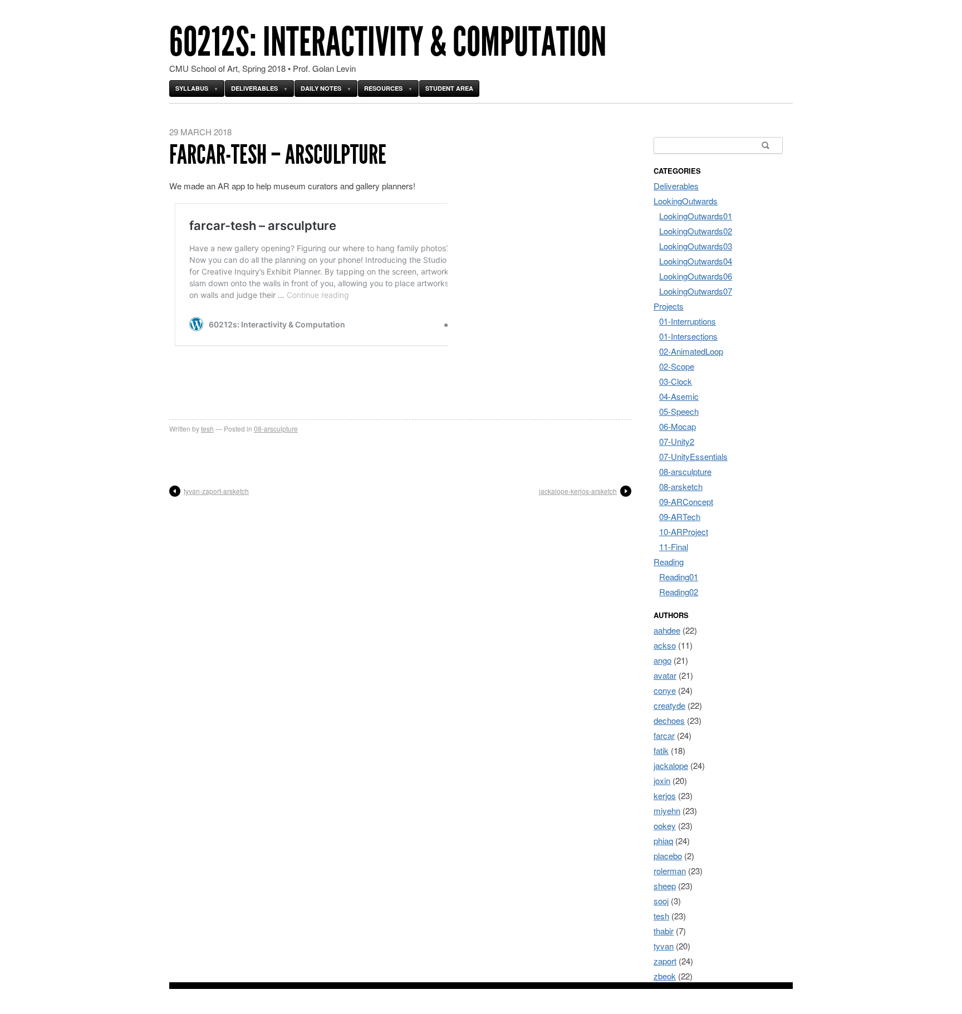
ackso (665, 645)
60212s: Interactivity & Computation (387, 42)
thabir (664, 931)
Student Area (449, 88)
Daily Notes (321, 88)
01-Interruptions (687, 321)
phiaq (663, 840)
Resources (383, 88)
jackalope (671, 765)
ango (662, 660)
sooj (661, 901)
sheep (665, 885)
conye (665, 690)
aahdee (667, 630)
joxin (662, 780)
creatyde (669, 705)
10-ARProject (683, 531)
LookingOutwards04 (695, 261)
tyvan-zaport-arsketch (216, 491)
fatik (661, 750)
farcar (664, 735)
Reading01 (678, 576)
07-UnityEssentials (693, 456)
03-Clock (675, 381)
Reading (669, 561)
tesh (207, 428)
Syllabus (191, 88)
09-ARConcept (686, 501)
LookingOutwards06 (695, 276)
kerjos (665, 795)
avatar (665, 675)
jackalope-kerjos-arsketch (578, 491)
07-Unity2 (676, 441)
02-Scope (676, 366)
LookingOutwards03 (695, 246)
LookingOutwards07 (695, 291)
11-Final (673, 546)
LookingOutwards (686, 201)
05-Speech (679, 411)
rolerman (670, 870)
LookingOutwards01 (695, 216)
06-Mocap (677, 426)
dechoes (669, 720)
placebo (668, 855)
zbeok (665, 976)
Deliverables (254, 88)
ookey (665, 825)
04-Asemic (679, 396)
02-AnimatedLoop (691, 351)
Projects (669, 306)
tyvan (664, 946)
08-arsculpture (276, 428)
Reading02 (678, 591)
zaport (665, 961)
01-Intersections (688, 336)
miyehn (667, 810)
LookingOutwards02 (695, 231)
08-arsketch (681, 486)
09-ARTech (679, 516)
